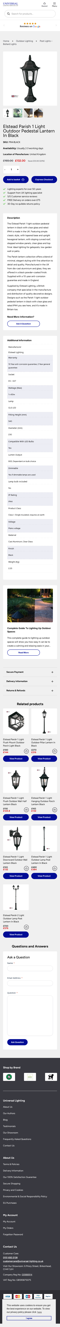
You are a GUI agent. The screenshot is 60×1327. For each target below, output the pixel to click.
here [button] (39, 1312)
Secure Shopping (11, 1183)
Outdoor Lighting (24, 41)
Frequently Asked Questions (17, 1139)
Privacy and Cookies (13, 1190)
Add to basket (13, 179)
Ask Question (17, 1042)
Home (6, 41)
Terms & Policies (11, 1164)
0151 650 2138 (10, 1258)
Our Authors (9, 1113)
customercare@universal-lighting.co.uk (23, 1261)
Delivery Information (13, 1170)
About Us (7, 1107)
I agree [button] (29, 1318)
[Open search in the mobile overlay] (30, 14)
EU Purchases (9, 1203)
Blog (5, 1120)
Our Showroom (10, 1132)
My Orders (8, 1228)
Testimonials (9, 1126)
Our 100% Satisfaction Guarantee (19, 1177)
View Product (15, 758)
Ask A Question (23, 323)
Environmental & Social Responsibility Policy (25, 1196)
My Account (9, 1221)
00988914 (27, 1274)
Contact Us (8, 1145)
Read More (23, 652)
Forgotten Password (13, 1234)
